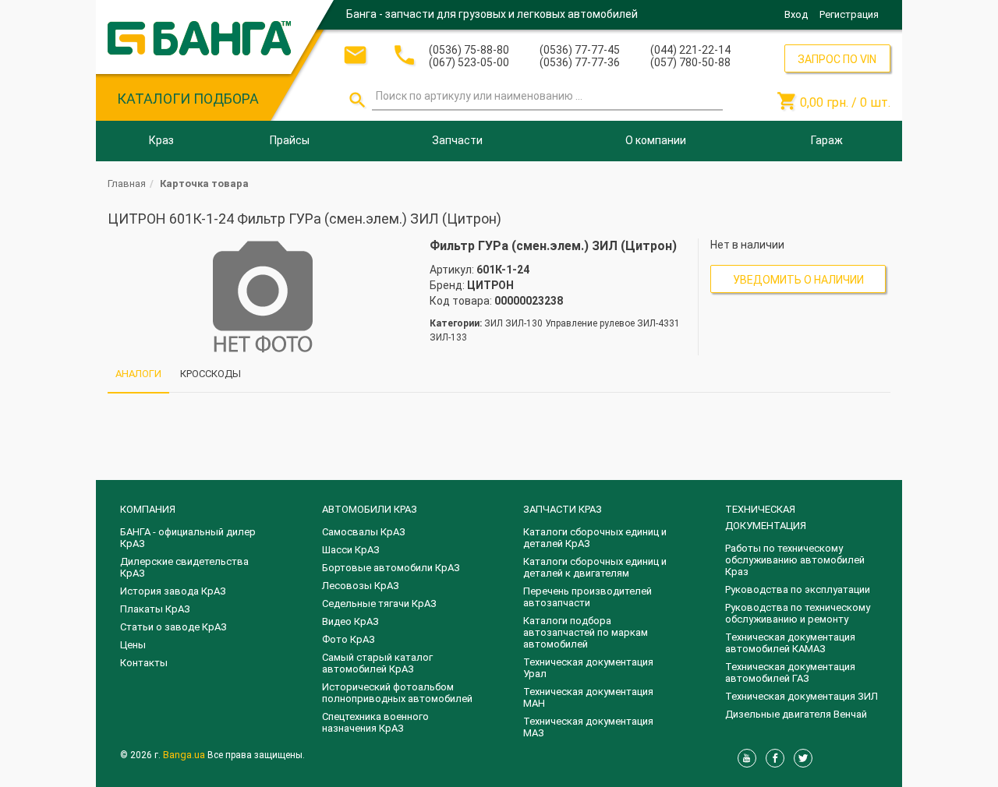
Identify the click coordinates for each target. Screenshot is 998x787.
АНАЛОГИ (138, 373)
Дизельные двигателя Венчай (796, 714)
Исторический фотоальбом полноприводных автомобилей (397, 692)
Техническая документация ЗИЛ (801, 696)
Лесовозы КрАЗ (360, 585)
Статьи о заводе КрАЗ (173, 627)
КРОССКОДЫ (210, 373)
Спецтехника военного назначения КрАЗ (375, 722)
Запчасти (457, 140)
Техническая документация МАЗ (588, 727)
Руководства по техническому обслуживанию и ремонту (797, 613)
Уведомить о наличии (798, 280)
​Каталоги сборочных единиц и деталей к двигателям (595, 567)
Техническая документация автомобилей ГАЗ (790, 672)
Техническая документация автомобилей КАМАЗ (790, 643)
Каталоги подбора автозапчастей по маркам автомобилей (585, 632)
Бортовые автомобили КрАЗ (391, 567)
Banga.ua (185, 755)
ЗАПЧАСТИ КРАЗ (562, 509)
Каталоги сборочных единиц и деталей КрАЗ (595, 537)
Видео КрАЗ (350, 621)
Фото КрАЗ (348, 639)
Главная (127, 183)
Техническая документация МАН (588, 697)
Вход (796, 14)
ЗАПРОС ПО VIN (837, 59)
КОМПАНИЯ (147, 509)
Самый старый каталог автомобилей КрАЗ (377, 663)
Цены (133, 645)
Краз (161, 140)
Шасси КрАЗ (351, 550)
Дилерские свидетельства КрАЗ (184, 567)
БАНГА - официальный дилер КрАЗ (188, 537)
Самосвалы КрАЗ (363, 532)
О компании (655, 140)
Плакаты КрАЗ (155, 609)
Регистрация (849, 14)
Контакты (144, 663)
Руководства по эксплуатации (797, 589)
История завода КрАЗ (173, 591)
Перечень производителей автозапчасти (587, 597)
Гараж (827, 140)
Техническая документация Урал (588, 667)
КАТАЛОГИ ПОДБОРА (188, 98)
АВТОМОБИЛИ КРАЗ (369, 509)
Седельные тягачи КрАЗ (379, 603)
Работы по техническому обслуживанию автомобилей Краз (795, 559)
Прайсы (290, 140)
